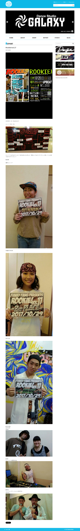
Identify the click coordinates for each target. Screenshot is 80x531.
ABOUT (23, 38)
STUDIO (57, 38)
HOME (11, 38)
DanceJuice (70, 529)
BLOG (68, 38)
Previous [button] (7, 22)
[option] (40, 21)
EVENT (34, 38)
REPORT (45, 38)
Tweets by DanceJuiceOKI (61, 77)
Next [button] (73, 22)
